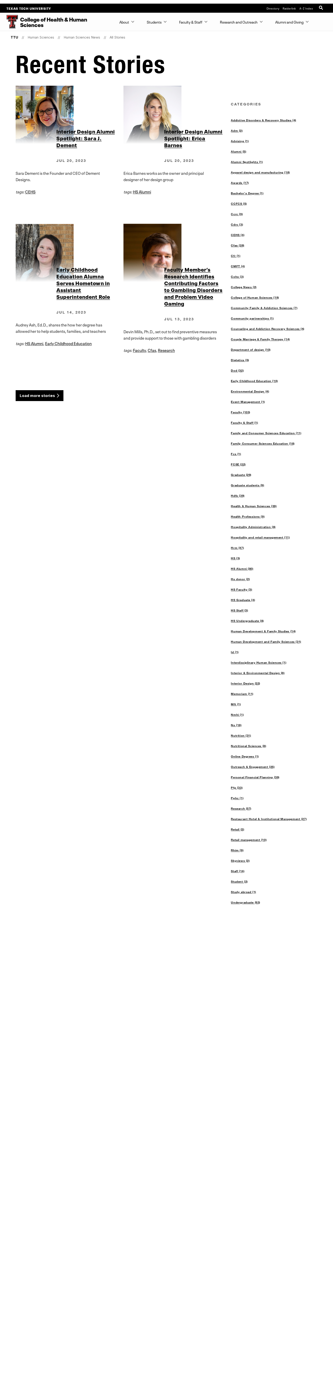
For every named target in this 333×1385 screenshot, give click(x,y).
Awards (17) (240, 183)
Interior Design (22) (245, 683)
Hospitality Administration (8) (253, 527)
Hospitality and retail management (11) (260, 537)
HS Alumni (142, 191)
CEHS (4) (237, 235)
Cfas (152, 350)
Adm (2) (237, 130)
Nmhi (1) (237, 714)
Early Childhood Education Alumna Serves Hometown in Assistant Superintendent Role (83, 282)
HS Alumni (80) (242, 568)
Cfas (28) (237, 245)
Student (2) (239, 881)
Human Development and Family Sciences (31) (266, 641)
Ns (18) (236, 725)
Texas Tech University (29, 8)
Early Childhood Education (68, 343)
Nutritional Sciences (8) (248, 746)
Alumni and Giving (289, 21)
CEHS (30, 191)
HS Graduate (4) (243, 600)
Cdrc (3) (237, 224)
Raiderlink (289, 8)
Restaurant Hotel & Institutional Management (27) (269, 819)
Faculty (139, 350)
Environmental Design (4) (250, 391)
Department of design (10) (250, 349)
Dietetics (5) (240, 360)
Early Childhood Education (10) (254, 381)
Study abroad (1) (243, 892)
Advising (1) (240, 141)
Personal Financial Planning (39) (255, 777)
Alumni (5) (238, 151)
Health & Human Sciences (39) (254, 506)
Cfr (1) (235, 256)
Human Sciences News (82, 37)
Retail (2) (237, 829)
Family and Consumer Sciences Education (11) (266, 433)
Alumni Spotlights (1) (247, 162)
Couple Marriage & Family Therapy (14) (260, 339)
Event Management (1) (248, 402)
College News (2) (243, 287)
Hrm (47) (237, 548)
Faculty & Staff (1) (244, 422)
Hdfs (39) (237, 495)
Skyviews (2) (240, 860)
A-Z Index (306, 8)
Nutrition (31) (241, 735)
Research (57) (241, 808)
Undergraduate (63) (245, 902)
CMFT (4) (238, 266)
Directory (273, 8)
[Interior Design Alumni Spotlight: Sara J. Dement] (69, 115)
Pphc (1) (237, 798)
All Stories (117, 37)
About (124, 21)
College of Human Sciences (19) (255, 297)
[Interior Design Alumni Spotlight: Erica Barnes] (177, 115)
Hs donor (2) (240, 579)
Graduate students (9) (247, 485)
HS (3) (235, 558)
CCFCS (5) (239, 203)
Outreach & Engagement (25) (253, 767)
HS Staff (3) (239, 610)
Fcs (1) (236, 454)
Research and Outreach (239, 21)
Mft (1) (236, 704)
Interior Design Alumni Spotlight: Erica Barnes (193, 137)
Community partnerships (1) (252, 318)
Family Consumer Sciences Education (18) (262, 443)
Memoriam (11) (242, 694)
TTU (14, 37)
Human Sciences (41, 37)
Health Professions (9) (248, 516)
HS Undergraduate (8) (247, 621)
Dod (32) (237, 370)
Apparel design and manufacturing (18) (260, 172)
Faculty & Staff (190, 21)
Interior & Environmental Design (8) (258, 673)
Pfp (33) (237, 787)
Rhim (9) (237, 850)
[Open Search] (321, 8)
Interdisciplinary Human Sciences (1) (258, 662)
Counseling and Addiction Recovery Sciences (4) (267, 329)
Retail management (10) (249, 840)
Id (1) (235, 652)
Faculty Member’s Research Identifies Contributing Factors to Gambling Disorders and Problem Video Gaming (193, 286)
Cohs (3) (237, 276)
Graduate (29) (241, 475)
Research (166, 350)
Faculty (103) (240, 412)
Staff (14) (237, 871)
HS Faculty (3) (241, 589)
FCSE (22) (238, 464)
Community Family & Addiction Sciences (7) (264, 308)
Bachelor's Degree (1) (247, 193)
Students (154, 21)
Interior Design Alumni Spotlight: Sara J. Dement (85, 137)
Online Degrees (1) (245, 756)
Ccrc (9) (237, 214)
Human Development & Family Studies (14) (263, 631)
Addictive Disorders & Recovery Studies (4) (263, 120)
